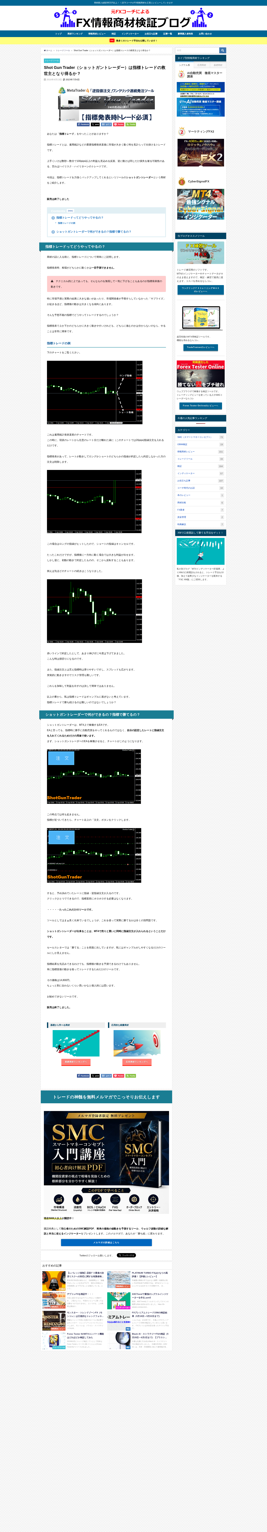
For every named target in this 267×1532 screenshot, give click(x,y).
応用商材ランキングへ (137, 1062)
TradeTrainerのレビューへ (200, 347)
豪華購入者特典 (185, 34)
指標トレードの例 (66, 223)
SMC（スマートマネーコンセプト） (200, 437)
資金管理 (200, 517)
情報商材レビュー (97, 34)
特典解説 (200, 524)
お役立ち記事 (151, 34)
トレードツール (52, 60)
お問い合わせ (205, 34)
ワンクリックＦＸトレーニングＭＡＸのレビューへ (200, 289)
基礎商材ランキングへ (76, 1062)
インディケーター (130, 34)
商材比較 (200, 502)
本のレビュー (200, 495)
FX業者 (200, 510)
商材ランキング (75, 34)
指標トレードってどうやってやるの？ (78, 217)
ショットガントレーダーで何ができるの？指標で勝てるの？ (92, 231)
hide (70, 211)
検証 (114, 34)
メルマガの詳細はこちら (106, 1242)
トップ (58, 34)
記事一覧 (167, 34)
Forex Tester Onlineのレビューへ (200, 406)
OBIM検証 (200, 444)
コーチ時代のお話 (200, 488)
